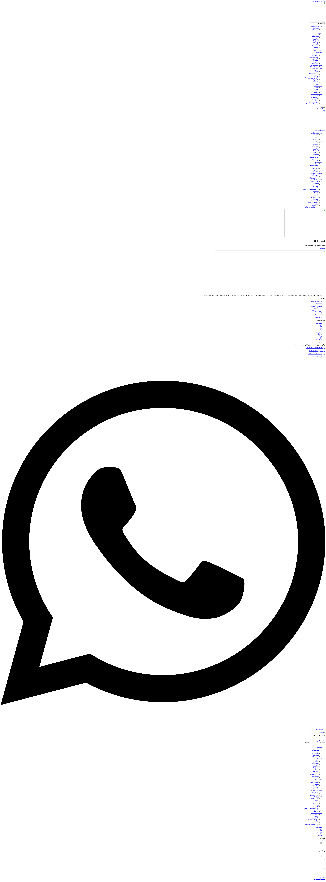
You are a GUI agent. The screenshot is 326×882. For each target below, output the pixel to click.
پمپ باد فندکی (314, 29)
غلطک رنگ (316, 60)
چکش (317, 44)
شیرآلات (316, 90)
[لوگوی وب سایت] (316, 20)
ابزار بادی (316, 144)
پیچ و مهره (319, 52)
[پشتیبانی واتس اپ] (324, 739)
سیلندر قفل (315, 74)
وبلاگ (320, 326)
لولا (318, 82)
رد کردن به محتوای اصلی (318, 1)
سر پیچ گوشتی (314, 45)
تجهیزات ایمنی (315, 40)
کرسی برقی (315, 176)
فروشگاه (319, 324)
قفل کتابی (316, 81)
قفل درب (316, 79)
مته (318, 49)
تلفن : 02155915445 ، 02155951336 (315, 348)
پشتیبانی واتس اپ (320, 740)
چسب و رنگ (318, 53)
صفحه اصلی (318, 323)
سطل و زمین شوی (313, 202)
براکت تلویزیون (314, 97)
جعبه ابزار (316, 42)
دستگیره (316, 71)
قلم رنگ (316, 61)
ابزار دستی (319, 32)
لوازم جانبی (318, 84)
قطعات (316, 92)
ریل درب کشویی (314, 73)
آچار (317, 34)
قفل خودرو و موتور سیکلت (311, 78)
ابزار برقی (316, 28)
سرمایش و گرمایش (316, 65)
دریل (317, 31)
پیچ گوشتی (316, 39)
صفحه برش (315, 47)
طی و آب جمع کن (314, 102)
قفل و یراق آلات (317, 68)
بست (317, 89)
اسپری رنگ (315, 55)
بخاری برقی (315, 175)
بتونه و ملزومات (314, 57)
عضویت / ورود (318, 835)
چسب (317, 58)
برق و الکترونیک (317, 50)
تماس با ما (319, 329)
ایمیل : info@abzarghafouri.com (316, 354)
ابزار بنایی (316, 95)
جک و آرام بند (315, 69)
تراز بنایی (316, 152)
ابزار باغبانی (315, 36)
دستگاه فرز (315, 137)
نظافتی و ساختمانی (316, 94)
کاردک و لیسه (315, 63)
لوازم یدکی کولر (314, 66)
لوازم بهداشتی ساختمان (312, 103)
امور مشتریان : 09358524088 (317, 351)
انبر (318, 37)
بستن (323, 840)
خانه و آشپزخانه (314, 98)
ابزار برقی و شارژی (316, 26)
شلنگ (317, 100)
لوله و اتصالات (318, 86)
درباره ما (319, 328)
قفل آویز (316, 76)
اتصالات (316, 87)
